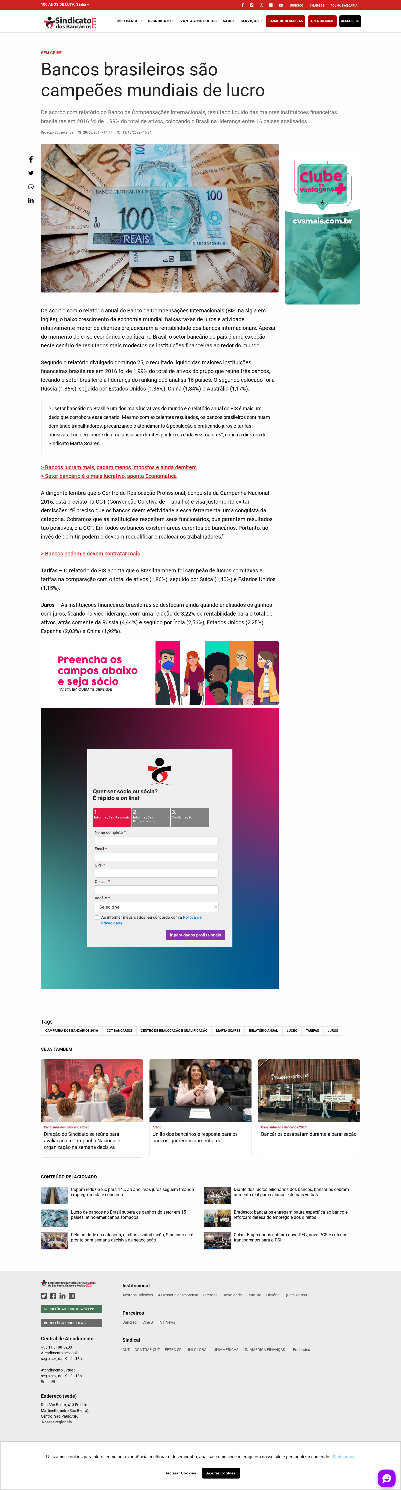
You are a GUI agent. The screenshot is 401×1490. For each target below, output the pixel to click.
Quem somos (296, 1295)
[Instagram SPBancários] (72, 1296)
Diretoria (210, 1295)
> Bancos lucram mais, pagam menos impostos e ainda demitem (119, 467)
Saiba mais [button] (343, 1456)
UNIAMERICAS (226, 1349)
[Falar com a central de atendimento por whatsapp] (54, 1381)
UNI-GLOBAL (198, 1349)
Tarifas (312, 1031)
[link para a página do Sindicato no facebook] (243, 5)
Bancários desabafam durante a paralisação (309, 1134)
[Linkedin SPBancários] (63, 1296)
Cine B (147, 1322)
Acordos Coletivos (137, 1295)
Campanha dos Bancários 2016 (71, 1031)
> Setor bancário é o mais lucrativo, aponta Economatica (109, 476)
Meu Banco (128, 21)
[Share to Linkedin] (31, 200)
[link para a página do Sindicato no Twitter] (251, 5)
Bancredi (129, 1322)
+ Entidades (300, 1349)
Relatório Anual (263, 1031)
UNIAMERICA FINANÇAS (264, 1349)
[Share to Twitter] (31, 173)
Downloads (232, 1295)
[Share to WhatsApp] (31, 186)
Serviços (250, 21)
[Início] (78, 22)
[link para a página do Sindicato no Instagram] (261, 5)
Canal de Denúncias (285, 21)
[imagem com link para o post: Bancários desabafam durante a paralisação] (309, 1091)
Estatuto (254, 1295)
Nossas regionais (57, 1422)
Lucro (292, 1031)
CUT (126, 1349)
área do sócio (322, 21)
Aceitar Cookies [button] (221, 1473)
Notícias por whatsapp (71, 1309)
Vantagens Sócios (198, 21)
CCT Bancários (119, 1031)
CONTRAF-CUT (147, 1349)
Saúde (229, 21)
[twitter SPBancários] (45, 1296)
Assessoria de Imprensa (178, 1295)
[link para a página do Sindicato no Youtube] (281, 5)
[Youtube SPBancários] (82, 1296)
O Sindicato (160, 21)
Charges (317, 5)
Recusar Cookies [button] (180, 1473)
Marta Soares (228, 1031)
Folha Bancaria (344, 5)
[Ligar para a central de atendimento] (43, 1381)
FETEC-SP (173, 1349)
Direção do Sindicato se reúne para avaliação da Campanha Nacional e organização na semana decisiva (82, 1140)
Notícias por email (68, 1323)
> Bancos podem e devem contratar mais (90, 553)
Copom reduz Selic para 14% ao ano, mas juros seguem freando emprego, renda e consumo (132, 1192)
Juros (333, 1031)
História (273, 1295)
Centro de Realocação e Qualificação (174, 1031)
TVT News (166, 1322)
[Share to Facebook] (31, 159)
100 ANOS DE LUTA (65, 4)
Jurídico (296, 5)
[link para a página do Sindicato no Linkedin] (271, 5)
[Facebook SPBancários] (54, 1296)
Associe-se (350, 21)
